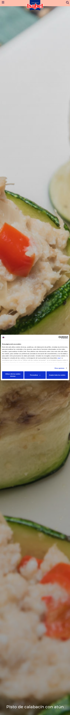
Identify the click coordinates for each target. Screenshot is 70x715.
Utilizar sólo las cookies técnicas (12, 375)
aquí (59, 358)
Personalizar (34, 375)
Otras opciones (59, 368)
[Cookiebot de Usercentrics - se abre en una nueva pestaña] (60, 337)
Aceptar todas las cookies (57, 375)
